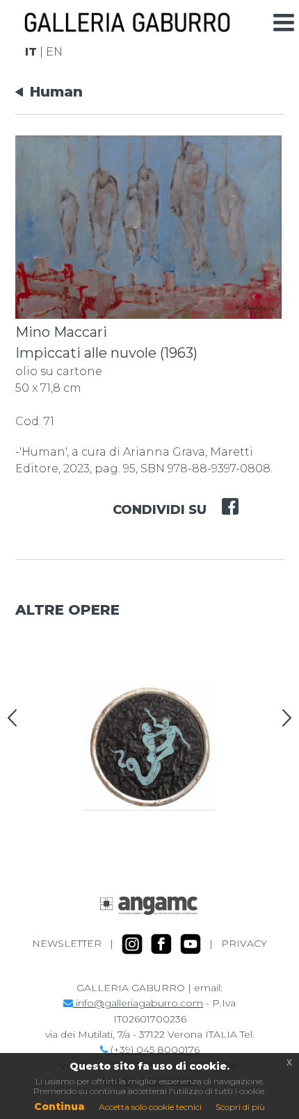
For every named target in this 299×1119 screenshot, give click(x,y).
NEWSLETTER (67, 943)
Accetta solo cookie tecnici (150, 1107)
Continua (59, 1106)
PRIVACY (244, 943)
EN (54, 51)
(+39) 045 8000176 (154, 1049)
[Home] (127, 26)
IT (31, 51)
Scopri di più (240, 1107)
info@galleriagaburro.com (138, 1003)
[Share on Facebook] (223, 497)
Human (56, 91)
